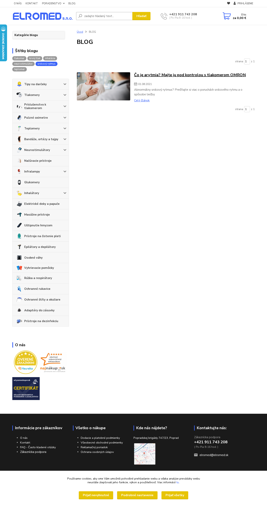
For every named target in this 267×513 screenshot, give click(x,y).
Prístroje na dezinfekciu (41, 321)
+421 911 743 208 (183, 14)
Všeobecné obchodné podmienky (102, 442)
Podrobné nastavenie (137, 495)
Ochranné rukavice (37, 289)
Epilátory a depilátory (40, 247)
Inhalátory (31, 193)
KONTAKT (32, 3)
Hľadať (141, 16)
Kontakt (25, 442)
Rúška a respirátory (38, 278)
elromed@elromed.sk (214, 455)
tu (177, 482)
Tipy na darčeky (35, 84)
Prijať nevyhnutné (96, 495)
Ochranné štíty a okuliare (42, 300)
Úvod (80, 32)
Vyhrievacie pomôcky (39, 268)
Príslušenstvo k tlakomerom (35, 106)
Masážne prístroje (37, 215)
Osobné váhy (33, 258)
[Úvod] (42, 16)
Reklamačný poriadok (94, 447)
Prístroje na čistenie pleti (42, 236)
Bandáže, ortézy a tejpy (41, 139)
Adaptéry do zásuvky (39, 310)
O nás (24, 438)
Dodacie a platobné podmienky (100, 438)
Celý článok (142, 100)
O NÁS (18, 3)
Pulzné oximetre (36, 118)
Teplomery (32, 128)
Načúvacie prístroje (38, 161)
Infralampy (32, 171)
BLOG (71, 3)
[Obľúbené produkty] (229, 3)
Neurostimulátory (37, 150)
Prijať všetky (175, 495)
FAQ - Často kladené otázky (38, 447)
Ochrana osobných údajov (97, 452)
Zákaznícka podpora (33, 452)
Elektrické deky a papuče (42, 204)
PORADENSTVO (51, 3)
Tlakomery (32, 95)
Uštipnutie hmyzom (38, 225)
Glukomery (32, 182)
